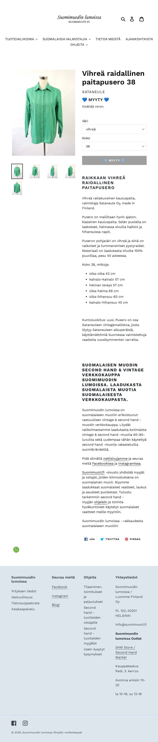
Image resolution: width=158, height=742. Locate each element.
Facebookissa (103, 463)
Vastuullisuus (22, 597)
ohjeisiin (100, 502)
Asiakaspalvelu (23, 609)
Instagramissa (129, 463)
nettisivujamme (115, 458)
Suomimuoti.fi (93, 472)
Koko (86, 138)
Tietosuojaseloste (25, 603)
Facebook (59, 587)
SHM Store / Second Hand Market (126, 652)
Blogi (56, 605)
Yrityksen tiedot (23, 591)
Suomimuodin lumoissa (37, 732)
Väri (85, 121)
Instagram (60, 596)
